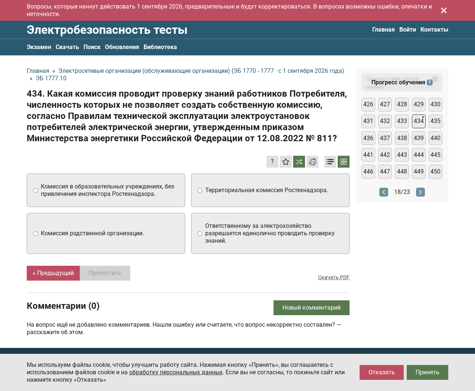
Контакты (434, 29)
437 (385, 138)
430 (435, 104)
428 (402, 104)
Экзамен (39, 47)
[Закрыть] (443, 10)
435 (435, 121)
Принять (427, 372)
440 (435, 138)
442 (385, 154)
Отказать (381, 372)
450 (435, 171)
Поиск (92, 47)
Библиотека (160, 47)
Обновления (122, 47)
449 (419, 171)
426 (368, 104)
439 (419, 138)
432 (385, 121)
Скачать (67, 47)
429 (419, 104)
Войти (407, 29)
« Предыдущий (53, 273)
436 (368, 138)
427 (385, 104)
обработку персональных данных (176, 372)
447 (385, 171)
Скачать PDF (334, 277)
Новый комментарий (311, 307)
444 (419, 154)
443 (402, 154)
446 (368, 171)
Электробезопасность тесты (107, 30)
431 (368, 121)
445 (435, 154)
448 (402, 171)
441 (368, 154)
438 (402, 138)
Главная (383, 29)
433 (402, 121)
